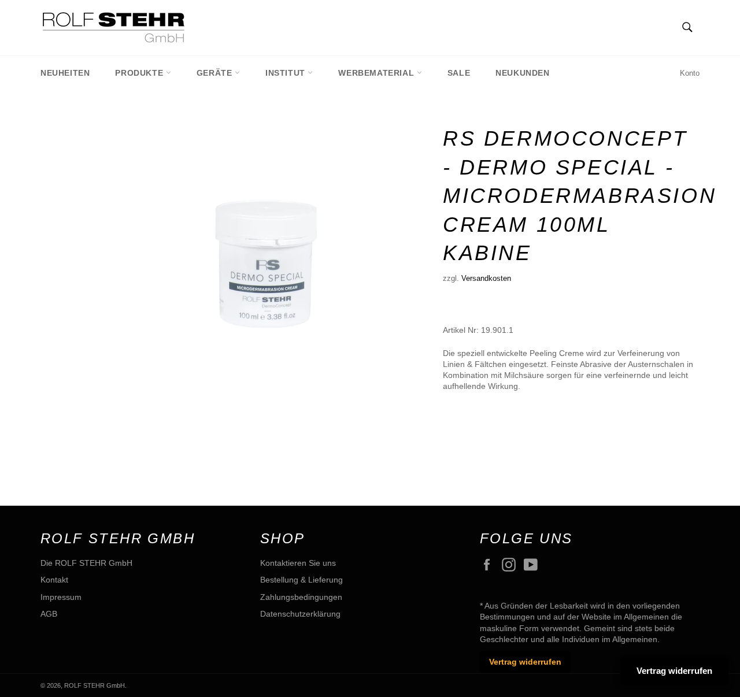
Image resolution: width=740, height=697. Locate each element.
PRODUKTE (140, 72)
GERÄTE (216, 72)
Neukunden (522, 72)
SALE (458, 72)
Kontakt (54, 579)
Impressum (61, 597)
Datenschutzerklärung (300, 613)
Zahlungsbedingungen (301, 597)
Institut (286, 72)
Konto (690, 73)
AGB (48, 613)
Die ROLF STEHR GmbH (86, 563)
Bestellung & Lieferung (301, 579)
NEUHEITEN (65, 72)
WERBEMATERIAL (377, 72)
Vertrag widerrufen (525, 661)
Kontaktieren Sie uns (298, 563)
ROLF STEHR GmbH (94, 685)
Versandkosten (486, 278)
